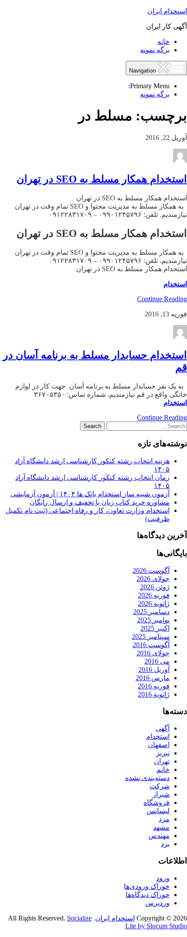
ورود (163, 878)
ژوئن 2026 (155, 587)
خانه (163, 41)
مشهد (161, 827)
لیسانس (158, 810)
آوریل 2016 (154, 669)
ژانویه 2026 (154, 603)
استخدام (175, 284)
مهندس (159, 835)
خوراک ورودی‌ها (147, 886)
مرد (164, 819)
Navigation (143, 70)
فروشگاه (157, 802)
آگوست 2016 (151, 644)
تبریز (163, 753)
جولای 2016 (153, 653)
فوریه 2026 (154, 595)
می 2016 (157, 661)
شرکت (160, 786)
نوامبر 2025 (153, 620)
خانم (163, 769)
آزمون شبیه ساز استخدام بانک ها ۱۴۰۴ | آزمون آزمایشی (90, 494)
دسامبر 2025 (151, 611)
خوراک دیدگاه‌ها (148, 894)
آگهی (163, 728)
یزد (165, 843)
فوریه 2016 (154, 686)
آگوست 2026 (151, 570)
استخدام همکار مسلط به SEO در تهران (102, 179)
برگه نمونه (155, 49)
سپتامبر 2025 (151, 636)
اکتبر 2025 (155, 628)
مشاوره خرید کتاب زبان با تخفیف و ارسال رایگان (100, 502)
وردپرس (157, 903)
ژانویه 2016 (154, 694)
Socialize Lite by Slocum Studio (127, 922)
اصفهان (159, 744)
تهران (162, 761)
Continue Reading (162, 298)
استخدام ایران (167, 11)
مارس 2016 (153, 677)
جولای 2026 (153, 578)
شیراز (161, 794)
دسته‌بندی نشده (147, 777)
